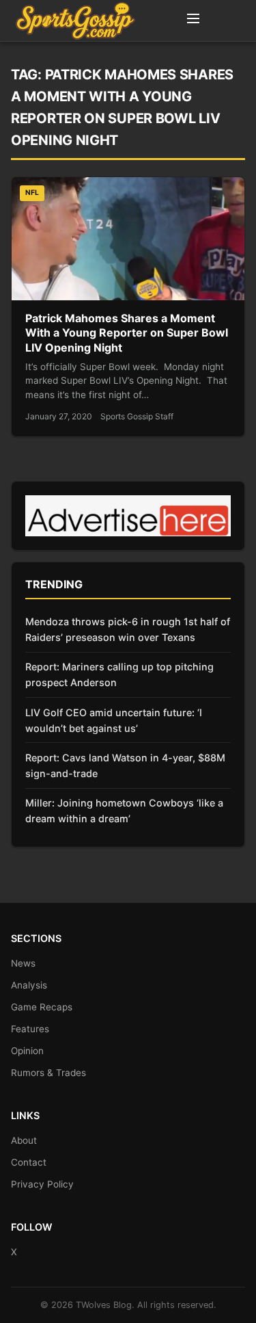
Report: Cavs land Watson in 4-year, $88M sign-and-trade (125, 765)
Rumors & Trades (48, 1072)
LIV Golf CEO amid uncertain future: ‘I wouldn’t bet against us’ (113, 720)
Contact (28, 1162)
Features (30, 1028)
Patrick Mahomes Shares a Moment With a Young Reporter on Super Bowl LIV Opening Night (126, 332)
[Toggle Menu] (193, 21)
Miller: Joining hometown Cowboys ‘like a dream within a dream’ (124, 810)
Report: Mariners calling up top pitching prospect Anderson (119, 674)
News (23, 963)
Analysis (29, 985)
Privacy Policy (42, 1184)
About (24, 1140)
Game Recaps (41, 1006)
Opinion (27, 1050)
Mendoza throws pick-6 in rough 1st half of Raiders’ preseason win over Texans (127, 629)
